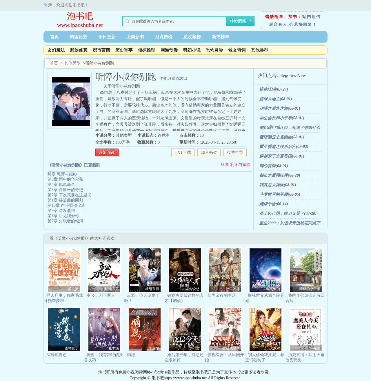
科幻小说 (192, 50)
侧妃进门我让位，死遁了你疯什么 (289, 127)
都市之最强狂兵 (273, 175)
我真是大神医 (271, 185)
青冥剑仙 (273, 289)
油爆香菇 (112, 289)
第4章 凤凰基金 (61, 184)
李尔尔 (154, 348)
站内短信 (311, 16)
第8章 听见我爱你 (63, 216)
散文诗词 (237, 50)
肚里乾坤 (233, 289)
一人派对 (273, 348)
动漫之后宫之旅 (273, 108)
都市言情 (101, 50)
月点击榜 (163, 36)
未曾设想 (192, 289)
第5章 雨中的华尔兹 (65, 179)
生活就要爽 (231, 348)
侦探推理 (146, 50)
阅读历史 (78, 36)
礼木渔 (113, 348)
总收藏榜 (192, 36)
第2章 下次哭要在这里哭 (69, 195)
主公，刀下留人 (101, 295)
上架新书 (135, 36)
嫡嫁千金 (267, 204)
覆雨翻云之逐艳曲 (275, 137)
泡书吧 (80, 16)
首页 (54, 36)
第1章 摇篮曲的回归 (65, 200)
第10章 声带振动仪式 (66, 205)
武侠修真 (79, 50)
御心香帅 (267, 166)
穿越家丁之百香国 (275, 156)
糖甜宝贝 (152, 289)
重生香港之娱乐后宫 (277, 146)
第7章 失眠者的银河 (65, 221)
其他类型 (259, 50)
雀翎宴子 (72, 348)
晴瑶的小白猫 (309, 289)
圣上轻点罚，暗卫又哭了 (281, 213)
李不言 (194, 348)
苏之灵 (73, 289)
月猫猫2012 (177, 78)
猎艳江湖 (267, 89)
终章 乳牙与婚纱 (235, 164)
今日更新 (107, 36)
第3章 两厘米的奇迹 (65, 190)
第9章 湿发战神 (61, 210)
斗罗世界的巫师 (273, 194)
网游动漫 (169, 50)
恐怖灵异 (214, 50)
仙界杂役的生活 (222, 295)
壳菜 (316, 348)
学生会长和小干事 (275, 118)
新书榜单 (220, 36)
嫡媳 (131, 355)
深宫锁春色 (56, 355)
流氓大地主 (269, 99)
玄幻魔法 (56, 50)
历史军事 (124, 50)
